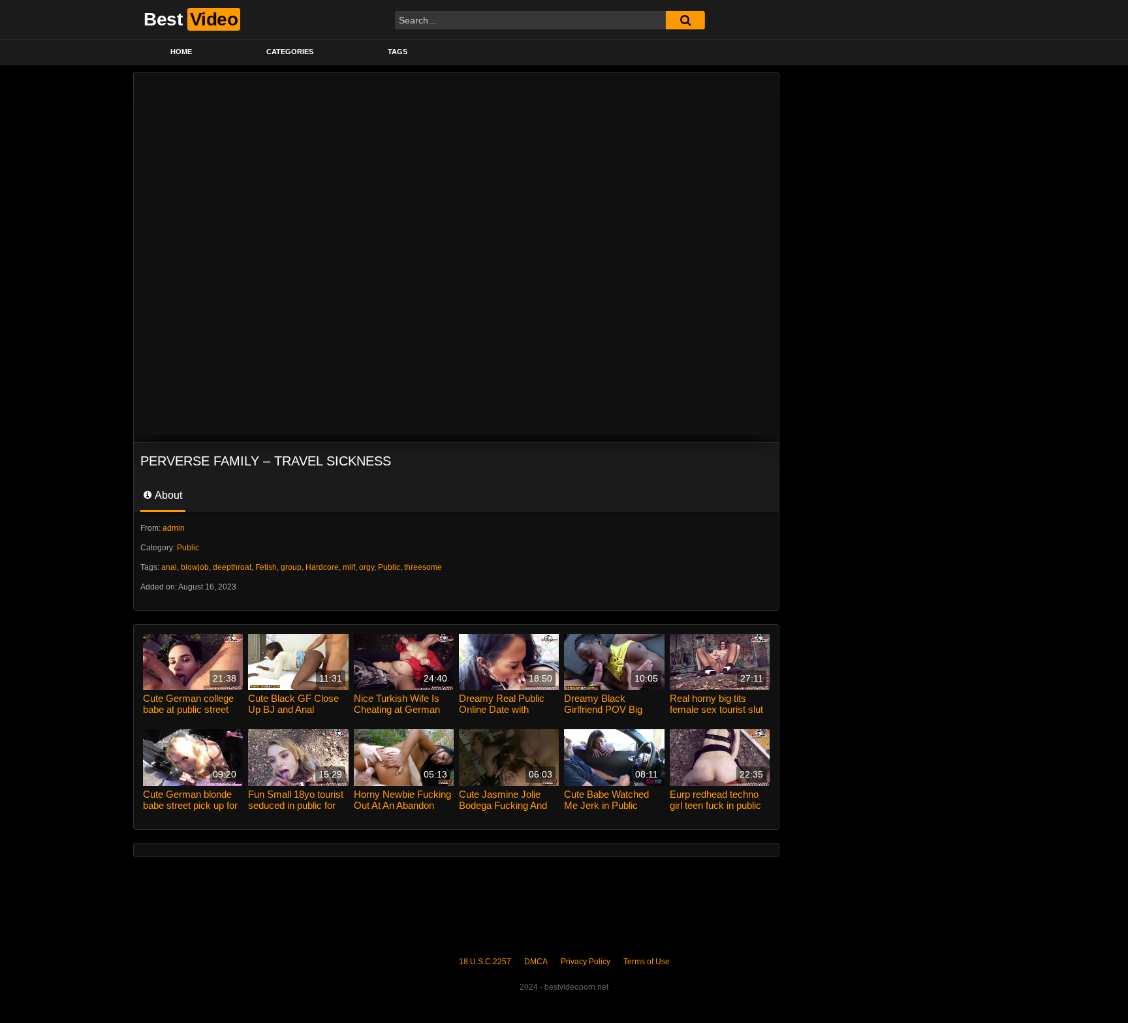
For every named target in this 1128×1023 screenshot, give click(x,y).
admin (174, 528)
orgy (366, 567)
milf (349, 567)
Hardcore (322, 567)
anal (169, 567)
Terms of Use (646, 961)
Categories (289, 51)
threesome (423, 567)
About (167, 495)
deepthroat (232, 567)
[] (685, 20)
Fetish (266, 567)
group (291, 567)
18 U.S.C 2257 (485, 961)
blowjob (195, 567)
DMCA (536, 961)
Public (188, 547)
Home (181, 51)
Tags (397, 51)
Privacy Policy (585, 961)
